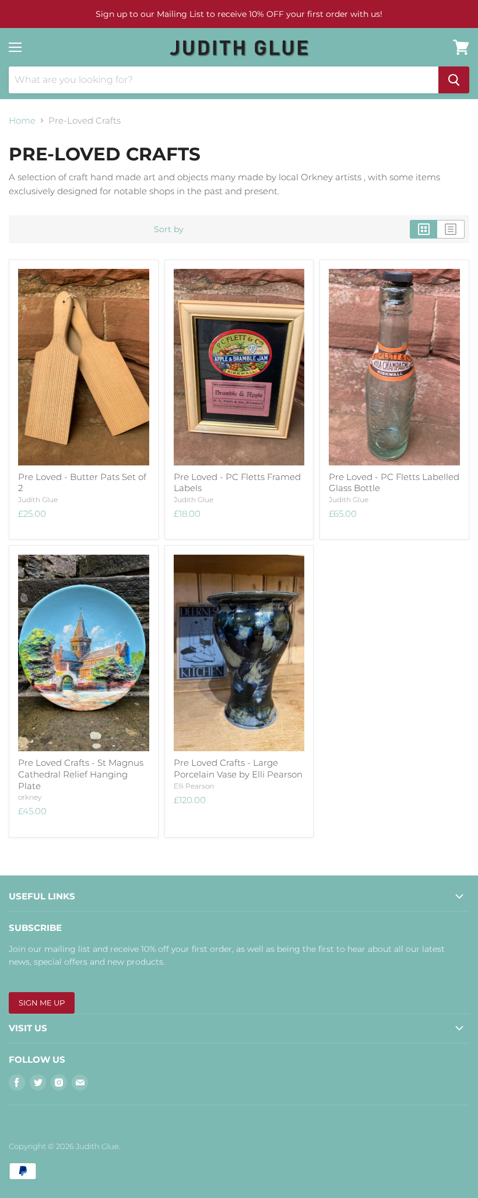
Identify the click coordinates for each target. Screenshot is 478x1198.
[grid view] (423, 229)
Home (22, 120)
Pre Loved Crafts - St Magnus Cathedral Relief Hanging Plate (80, 774)
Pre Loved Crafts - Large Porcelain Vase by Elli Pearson (238, 768)
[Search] (453, 79)
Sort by (169, 229)
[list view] (451, 229)
